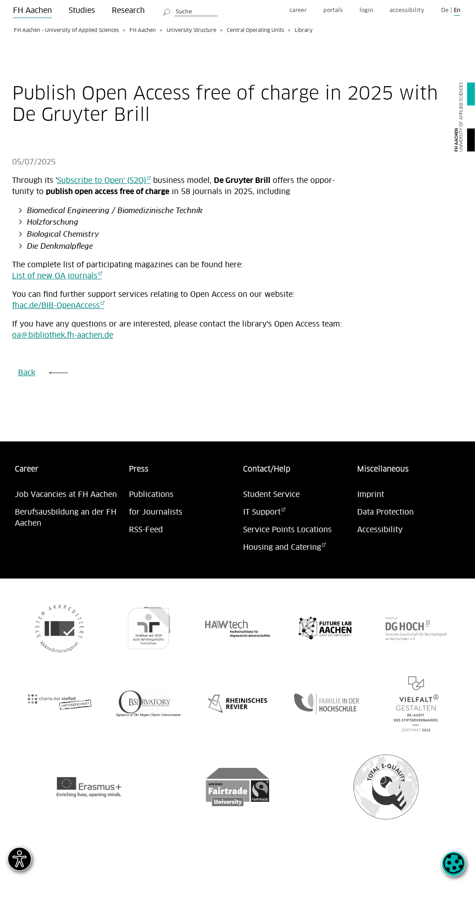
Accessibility (380, 530)
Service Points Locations (287, 530)
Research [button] (128, 10)
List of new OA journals (54, 276)
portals (333, 10)
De (445, 10)
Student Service (271, 494)
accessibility (407, 10)
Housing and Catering (282, 547)
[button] (453, 869)
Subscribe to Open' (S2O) (101, 180)
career (298, 10)
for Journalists (155, 512)
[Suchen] (167, 11)
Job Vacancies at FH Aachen (66, 494)
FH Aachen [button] (32, 10)
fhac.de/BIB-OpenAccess (56, 305)
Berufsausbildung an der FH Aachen (65, 518)
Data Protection (385, 512)
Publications (151, 494)
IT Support (262, 512)
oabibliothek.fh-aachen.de (62, 335)
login (366, 10)
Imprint (370, 494)
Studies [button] (82, 10)
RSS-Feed (146, 530)
